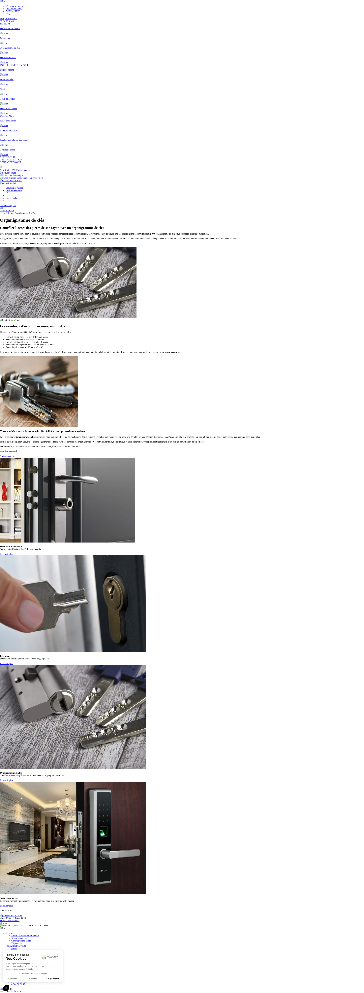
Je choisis (32, 978)
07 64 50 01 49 (15, 915)
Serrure (12, 173)
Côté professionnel (14, 8)
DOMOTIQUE (7, 116)
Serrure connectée (19, 938)
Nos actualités (12, 198)
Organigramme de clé (21, 941)
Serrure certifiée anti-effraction (25, 935)
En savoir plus (6, 554)
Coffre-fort (17, 180)
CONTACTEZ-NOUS (10, 162)
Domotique (17, 175)
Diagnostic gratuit (8, 183)
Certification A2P (7, 170)
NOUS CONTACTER (16, 981)
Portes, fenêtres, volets (32, 178)
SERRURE (5, 23)
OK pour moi (52, 978)
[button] (1, 165)
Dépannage (16, 943)
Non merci (12, 978)
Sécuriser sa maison (14, 6)
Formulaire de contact (9, 920)
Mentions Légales (8, 205)
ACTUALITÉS (13, 11)
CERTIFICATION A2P (11, 159)
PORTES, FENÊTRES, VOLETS (15, 65)
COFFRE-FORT (7, 157)
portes (14, 948)
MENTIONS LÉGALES (11, 991)
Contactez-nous (23, 170)
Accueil (4, 213)
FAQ (8, 14)
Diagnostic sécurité (8, 18)
